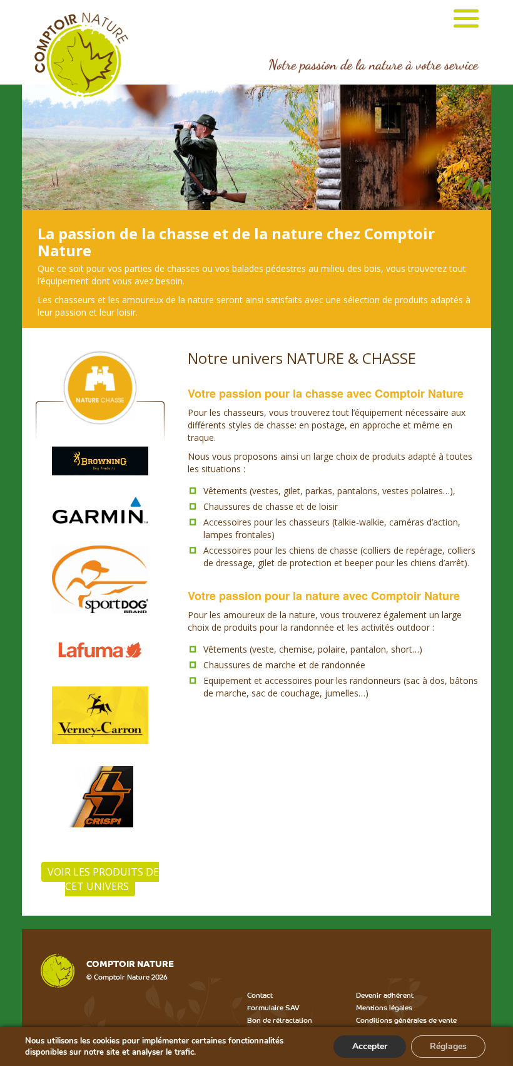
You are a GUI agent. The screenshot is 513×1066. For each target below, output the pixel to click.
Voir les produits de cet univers (103, 879)
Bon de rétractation (279, 1019)
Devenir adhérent (385, 994)
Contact (260, 994)
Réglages (448, 1046)
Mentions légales (384, 1007)
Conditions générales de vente (406, 1019)
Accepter (369, 1046)
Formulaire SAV (273, 1007)
